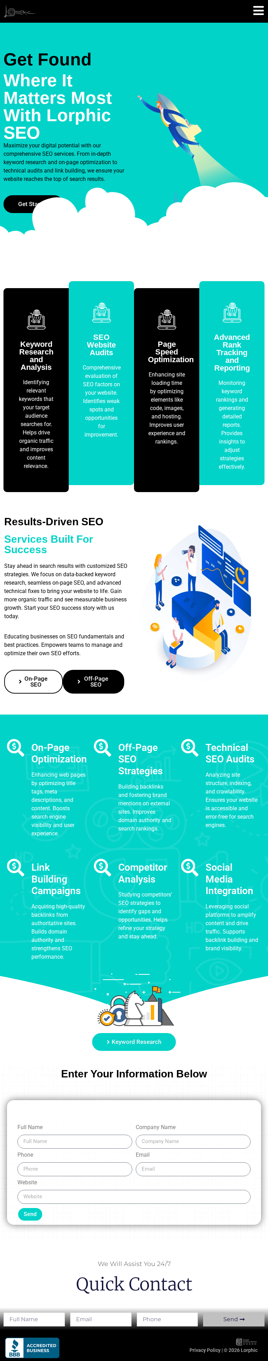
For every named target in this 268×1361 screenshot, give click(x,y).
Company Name (156, 1127)
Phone (25, 1155)
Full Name (30, 1127)
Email (143, 1155)
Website (27, 1183)
